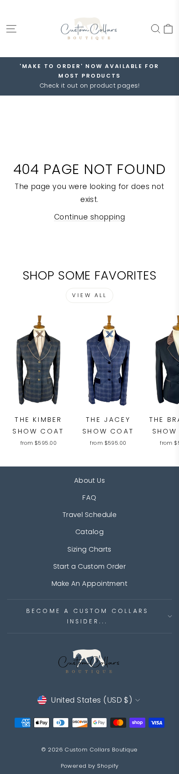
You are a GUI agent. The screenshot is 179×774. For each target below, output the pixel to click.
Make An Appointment (89, 583)
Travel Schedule (89, 514)
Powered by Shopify (90, 766)
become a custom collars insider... (87, 616)
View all (89, 295)
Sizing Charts (89, 549)
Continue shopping (89, 217)
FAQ (89, 497)
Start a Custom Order (89, 566)
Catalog (89, 532)
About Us (89, 480)
